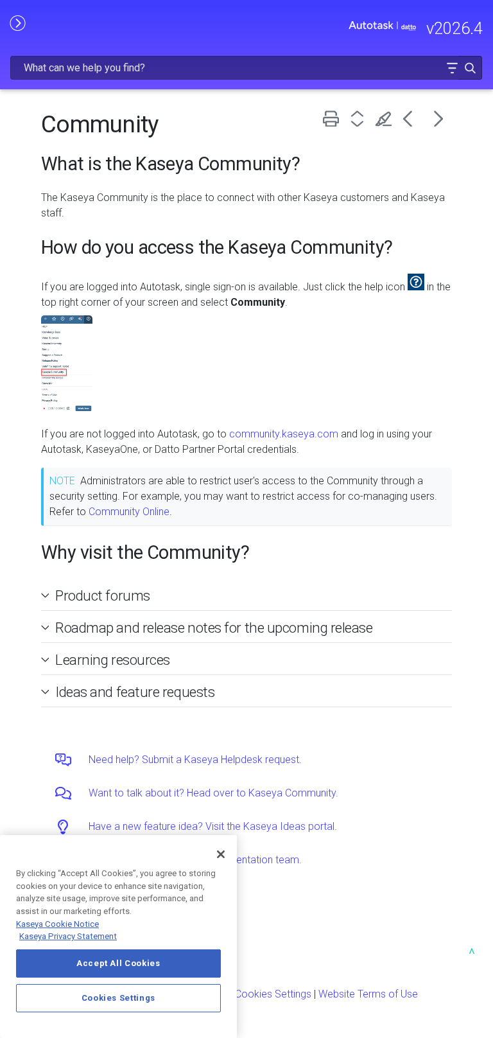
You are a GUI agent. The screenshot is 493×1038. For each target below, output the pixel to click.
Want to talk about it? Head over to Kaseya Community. (213, 793)
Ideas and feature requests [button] (134, 691)
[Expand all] (359, 118)
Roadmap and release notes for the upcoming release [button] (214, 627)
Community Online (129, 512)
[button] (451, 68)
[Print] (333, 118)
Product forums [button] (102, 595)
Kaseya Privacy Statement (68, 936)
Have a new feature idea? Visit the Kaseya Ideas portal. (213, 826)
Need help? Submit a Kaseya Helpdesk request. (195, 759)
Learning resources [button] (112, 659)
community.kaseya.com (283, 434)
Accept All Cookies (118, 963)
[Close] (221, 854)
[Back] (412, 118)
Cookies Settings (273, 994)
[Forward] (438, 118)
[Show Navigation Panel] (17, 22)
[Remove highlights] (386, 118)
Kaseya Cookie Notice (57, 924)
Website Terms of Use (368, 994)
